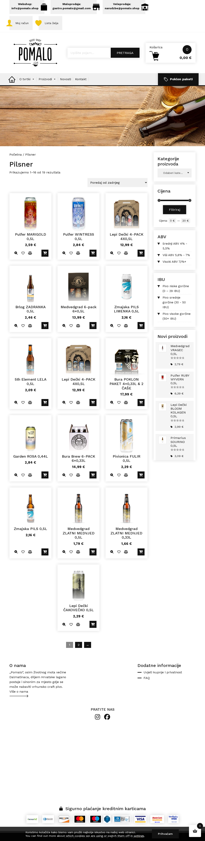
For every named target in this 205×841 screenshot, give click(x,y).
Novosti (65, 79)
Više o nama (18, 691)
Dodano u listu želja (22, 253)
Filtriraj (174, 210)
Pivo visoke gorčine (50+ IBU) (177, 316)
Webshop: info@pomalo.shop (24, 6)
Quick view (15, 253)
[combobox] (175, 172)
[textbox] (175, 172)
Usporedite (29, 253)
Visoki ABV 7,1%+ (174, 261)
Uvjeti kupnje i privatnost (163, 672)
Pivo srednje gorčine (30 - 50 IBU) (174, 302)
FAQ (147, 678)
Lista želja (51, 23)
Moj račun (22, 23)
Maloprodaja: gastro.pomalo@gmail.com (71, 6)
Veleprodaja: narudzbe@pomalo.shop (122, 6)
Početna (15, 154)
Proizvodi (45, 79)
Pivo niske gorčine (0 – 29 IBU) (176, 288)
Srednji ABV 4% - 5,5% (175, 246)
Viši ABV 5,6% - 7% (176, 255)
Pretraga (125, 53)
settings (139, 835)
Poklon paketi (181, 79)
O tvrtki (24, 79)
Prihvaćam (165, 833)
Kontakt (80, 79)
